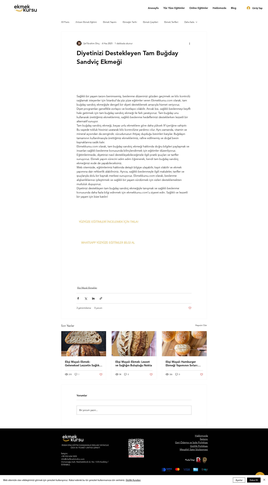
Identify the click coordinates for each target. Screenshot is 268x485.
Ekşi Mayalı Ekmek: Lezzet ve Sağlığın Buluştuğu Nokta (133, 363)
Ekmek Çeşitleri (150, 22)
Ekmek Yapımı (109, 22)
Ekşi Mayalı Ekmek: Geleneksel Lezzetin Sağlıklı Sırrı (83, 363)
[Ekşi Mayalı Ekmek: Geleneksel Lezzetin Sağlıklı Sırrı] (83, 343)
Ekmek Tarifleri (171, 22)
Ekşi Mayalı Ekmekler (87, 287)
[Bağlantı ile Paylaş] (100, 298)
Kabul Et (254, 480)
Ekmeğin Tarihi (130, 22)
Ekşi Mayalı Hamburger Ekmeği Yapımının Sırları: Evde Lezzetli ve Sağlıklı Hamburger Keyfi (182, 363)
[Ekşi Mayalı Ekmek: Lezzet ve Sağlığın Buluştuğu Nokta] (134, 343)
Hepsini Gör (201, 325)
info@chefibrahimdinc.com (73, 459)
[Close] (264, 480)
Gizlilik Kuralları (133, 480)
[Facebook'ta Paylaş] (78, 298)
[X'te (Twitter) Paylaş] (85, 298)
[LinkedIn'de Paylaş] (93, 298)
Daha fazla (189, 22)
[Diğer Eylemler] (189, 43)
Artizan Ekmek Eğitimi (86, 22)
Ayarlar (239, 480)
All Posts (65, 22)
